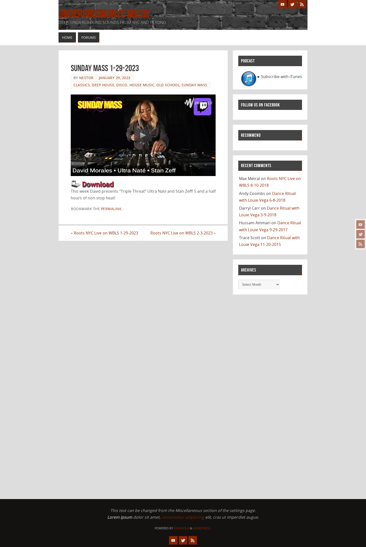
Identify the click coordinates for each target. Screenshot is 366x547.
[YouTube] (360, 224)
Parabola (181, 528)
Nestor (86, 77)
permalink (111, 208)
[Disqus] (143, 304)
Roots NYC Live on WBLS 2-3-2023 (183, 233)
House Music (142, 85)
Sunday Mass (194, 85)
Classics (81, 85)
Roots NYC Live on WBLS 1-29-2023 (104, 233)
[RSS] (360, 244)
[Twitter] (360, 234)
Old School (168, 85)
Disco (121, 85)
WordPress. (202, 528)
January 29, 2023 (114, 77)
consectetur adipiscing (183, 517)
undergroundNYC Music (104, 14)
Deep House (103, 85)
